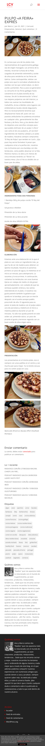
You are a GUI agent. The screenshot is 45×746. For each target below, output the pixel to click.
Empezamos (9, 29)
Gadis (33, 139)
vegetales (16, 558)
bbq (15, 512)
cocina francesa (11, 519)
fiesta (21, 542)
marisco (26, 546)
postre (8, 554)
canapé (8, 516)
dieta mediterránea (12, 539)
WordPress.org (12, 722)
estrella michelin (11, 542)
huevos (18, 546)
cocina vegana (10, 531)
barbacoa (9, 512)
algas (7, 508)
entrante (32, 539)
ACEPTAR (23, 744)
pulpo (14, 554)
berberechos (23, 512)
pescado (8, 550)
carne (15, 516)
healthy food (10, 546)
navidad (33, 546)
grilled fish (33, 542)
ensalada (24, 539)
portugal (30, 550)
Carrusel (30, 26)
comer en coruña (11, 535)
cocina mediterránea (24, 523)
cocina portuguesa (12, 527)
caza (20, 516)
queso (20, 554)
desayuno (22, 535)
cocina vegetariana (24, 531)
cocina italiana (10, 523)
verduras (25, 558)
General (18, 29)
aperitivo (20, 508)
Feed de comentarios (14, 718)
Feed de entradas (13, 714)
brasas (32, 512)
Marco (10, 26)
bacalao (34, 508)
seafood (8, 558)
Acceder (9, 710)
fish (26, 542)
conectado (27, 451)
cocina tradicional (26, 527)
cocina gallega (23, 519)
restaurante (29, 554)
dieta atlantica (33, 535)
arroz (27, 508)
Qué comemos (28, 29)
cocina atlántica (30, 516)
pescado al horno (19, 550)
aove (13, 508)
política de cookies (24, 741)
